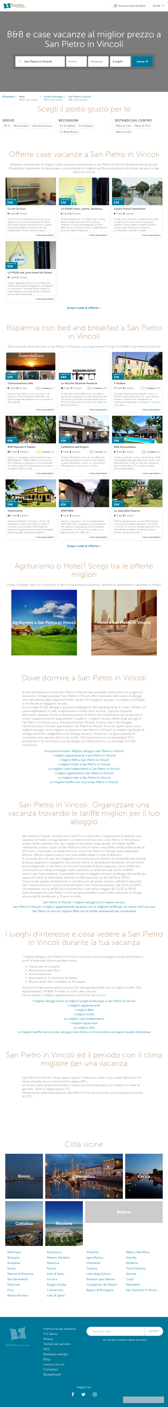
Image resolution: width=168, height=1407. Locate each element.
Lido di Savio (55, 1274)
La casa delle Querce (127, 510)
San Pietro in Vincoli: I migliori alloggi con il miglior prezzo (84, 902)
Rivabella (13, 1263)
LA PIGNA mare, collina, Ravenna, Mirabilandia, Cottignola (97, 208)
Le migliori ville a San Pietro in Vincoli (84, 777)
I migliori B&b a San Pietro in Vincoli (84, 760)
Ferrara (52, 1279)
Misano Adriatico (58, 1257)
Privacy (48, 1339)
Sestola (131, 1274)
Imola (11, 1268)
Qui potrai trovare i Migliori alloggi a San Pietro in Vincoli (84, 751)
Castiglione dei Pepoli (101, 1284)
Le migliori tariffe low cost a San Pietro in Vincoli (84, 782)
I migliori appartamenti (84, 1005)
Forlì (10, 1290)
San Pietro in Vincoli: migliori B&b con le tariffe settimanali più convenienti (84, 911)
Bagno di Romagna (99, 1290)
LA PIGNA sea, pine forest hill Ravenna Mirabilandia (39, 272)
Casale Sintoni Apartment (130, 208)
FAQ (46, 1349)
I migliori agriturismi (84, 1023)
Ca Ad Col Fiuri (17, 208)
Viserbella (93, 1263)
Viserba (131, 1257)
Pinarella (92, 1252)
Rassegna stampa (55, 1354)
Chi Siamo (50, 1334)
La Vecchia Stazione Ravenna (79, 383)
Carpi (130, 1279)
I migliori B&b (84, 1010)
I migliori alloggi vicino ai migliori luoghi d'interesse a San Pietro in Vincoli (84, 1001)
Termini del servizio (56, 1344)
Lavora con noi (53, 1364)
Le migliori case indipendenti (84, 1019)
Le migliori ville (84, 1027)
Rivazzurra (54, 1252)
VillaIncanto (15, 510)
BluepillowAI (52, 1374)
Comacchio (55, 1290)
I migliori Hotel (84, 1014)
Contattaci (50, 1369)
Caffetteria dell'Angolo (75, 446)
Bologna (13, 1257)
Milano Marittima (137, 1252)
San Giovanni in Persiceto (143, 1290)
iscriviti (154, 1331)
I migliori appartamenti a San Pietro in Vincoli (84, 755)
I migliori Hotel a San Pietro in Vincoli (84, 764)
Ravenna (53, 1263)
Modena (132, 1263)
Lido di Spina (56, 1295)
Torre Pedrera (136, 1268)
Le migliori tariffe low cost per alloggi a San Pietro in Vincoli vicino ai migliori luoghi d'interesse (84, 1032)
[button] (73, 1394)
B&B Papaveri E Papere (21, 446)
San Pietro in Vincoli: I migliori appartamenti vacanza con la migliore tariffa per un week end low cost (84, 907)
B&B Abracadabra (125, 446)
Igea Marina (94, 1257)
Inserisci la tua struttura (59, 1329)
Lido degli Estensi (98, 1274)
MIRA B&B (67, 510)
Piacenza (13, 1284)
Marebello (133, 1284)
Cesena (91, 1268)
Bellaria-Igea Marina (100, 1279)
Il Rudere (119, 383)
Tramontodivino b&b (20, 383)
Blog (46, 1359)
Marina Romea (17, 1295)
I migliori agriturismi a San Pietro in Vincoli (84, 773)
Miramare (14, 1252)
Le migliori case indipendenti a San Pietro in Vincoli (84, 769)
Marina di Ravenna (20, 1274)
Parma (51, 1268)
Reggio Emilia (56, 1284)
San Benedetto (17, 1279)
